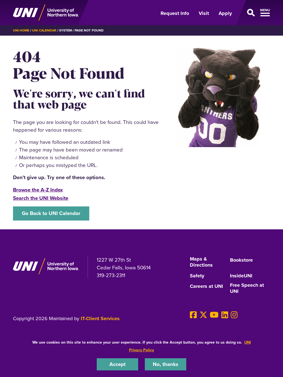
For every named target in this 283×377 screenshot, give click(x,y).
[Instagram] (234, 314)
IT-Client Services (100, 318)
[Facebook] (193, 314)
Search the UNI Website (40, 198)
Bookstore (241, 260)
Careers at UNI (206, 286)
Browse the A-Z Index (38, 189)
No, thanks (165, 364)
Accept (117, 364)
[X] (203, 314)
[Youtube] (214, 314)
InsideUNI (241, 276)
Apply (225, 13)
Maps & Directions (201, 262)
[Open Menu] (254, 12)
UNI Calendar (44, 30)
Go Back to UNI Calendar (51, 213)
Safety (197, 276)
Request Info (175, 13)
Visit (204, 13)
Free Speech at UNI (247, 288)
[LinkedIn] (224, 314)
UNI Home (21, 30)
